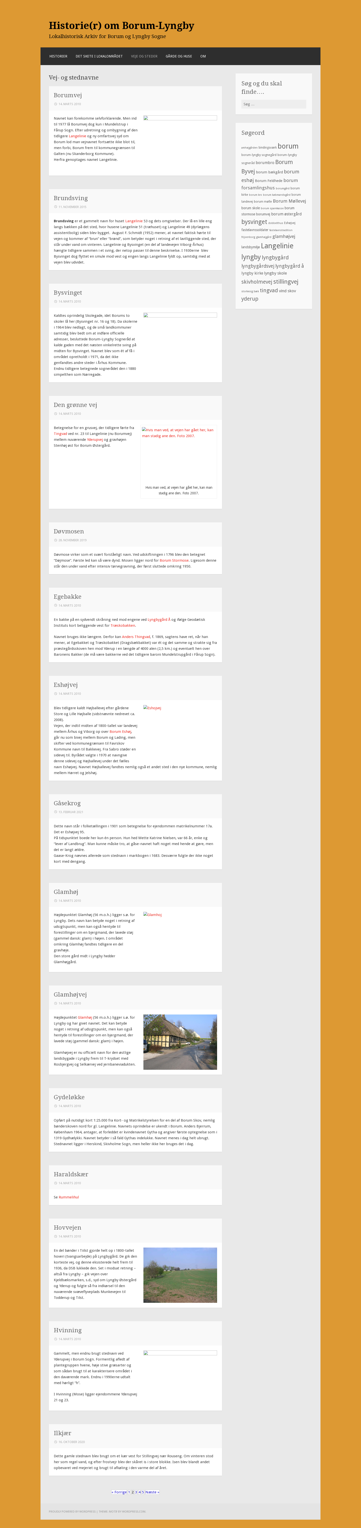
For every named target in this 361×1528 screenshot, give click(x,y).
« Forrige (119, 1492)
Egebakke (68, 596)
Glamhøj (66, 891)
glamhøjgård (263, 237)
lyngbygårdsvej (257, 266)
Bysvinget (68, 292)
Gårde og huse (179, 56)
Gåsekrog (67, 803)
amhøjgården (249, 147)
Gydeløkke (69, 1097)
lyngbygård (275, 257)
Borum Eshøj (120, 731)
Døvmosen (69, 531)
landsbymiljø (250, 247)
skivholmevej (256, 282)
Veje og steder (144, 56)
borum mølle (263, 201)
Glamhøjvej (70, 994)
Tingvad (60, 433)
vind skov (287, 290)
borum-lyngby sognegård (259, 155)
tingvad (269, 290)
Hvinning (68, 1330)
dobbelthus (275, 223)
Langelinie (78, 136)
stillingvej (285, 281)
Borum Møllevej (289, 201)
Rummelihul (69, 1197)
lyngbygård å (289, 266)
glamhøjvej (283, 236)
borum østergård (286, 214)
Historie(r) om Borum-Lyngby (121, 25)
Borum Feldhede (268, 181)
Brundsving (71, 198)
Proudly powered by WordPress (72, 1511)
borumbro (265, 162)
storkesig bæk (250, 291)
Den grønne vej (75, 404)
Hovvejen (67, 1227)
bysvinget (254, 221)
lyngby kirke (252, 273)
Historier (58, 56)
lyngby (251, 257)
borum (288, 146)
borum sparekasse (272, 208)
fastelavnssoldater (254, 230)
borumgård (283, 188)
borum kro (255, 194)
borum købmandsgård (277, 194)
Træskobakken (123, 625)
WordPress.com (133, 1511)
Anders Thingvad (136, 637)
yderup (249, 299)
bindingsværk (268, 147)
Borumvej (68, 95)
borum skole (250, 208)
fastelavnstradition (280, 230)
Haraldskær (71, 1174)
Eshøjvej (66, 684)
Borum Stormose (174, 560)
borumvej (263, 214)
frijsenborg (248, 237)
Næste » (152, 1492)
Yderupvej (95, 439)
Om (203, 56)
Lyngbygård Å (159, 619)
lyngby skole (275, 273)
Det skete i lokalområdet (99, 56)
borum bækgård (269, 172)
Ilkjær (62, 1433)
